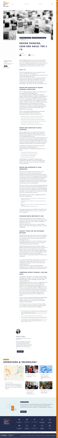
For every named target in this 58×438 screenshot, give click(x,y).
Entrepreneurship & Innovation (39, 37)
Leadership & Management (31, 390)
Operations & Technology (25, 37)
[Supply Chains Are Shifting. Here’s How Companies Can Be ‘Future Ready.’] (45, 369)
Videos (26, 432)
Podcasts (31, 432)
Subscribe (23, 411)
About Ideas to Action (18, 432)
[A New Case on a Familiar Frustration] (31, 369)
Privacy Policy (53, 435)
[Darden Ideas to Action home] (6, 421)
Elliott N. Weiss (24, 55)
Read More (20, 351)
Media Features (38, 432)
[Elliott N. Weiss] (20, 55)
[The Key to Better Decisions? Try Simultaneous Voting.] (31, 385)
